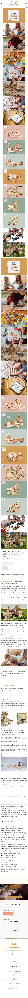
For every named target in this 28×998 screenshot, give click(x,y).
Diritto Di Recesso (14, 969)
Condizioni (14, 963)
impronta (14, 961)
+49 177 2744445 (15, 983)
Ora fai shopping (14, 915)
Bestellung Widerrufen (14, 974)
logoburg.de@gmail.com (15, 988)
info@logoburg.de (15, 986)
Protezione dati (14, 966)
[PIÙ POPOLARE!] (9, 910)
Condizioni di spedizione (14, 971)
